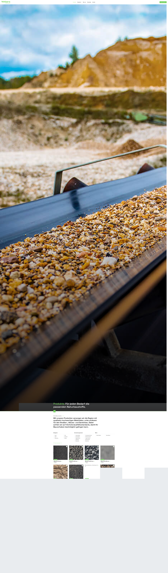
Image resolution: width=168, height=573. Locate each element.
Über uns (84, 2)
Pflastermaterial (88, 436)
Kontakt (93, 2)
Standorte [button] (79, 2)
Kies (65, 435)
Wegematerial (77, 438)
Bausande (77, 440)
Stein (56, 436)
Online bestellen (163, 2)
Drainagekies (77, 436)
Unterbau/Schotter (88, 435)
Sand (55, 435)
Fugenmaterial (87, 438)
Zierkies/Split (77, 435)
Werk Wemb (108, 435)
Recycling (56, 438)
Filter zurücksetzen (57, 443)
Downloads (89, 2)
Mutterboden (87, 439)
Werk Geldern (98, 435)
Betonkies (87, 440)
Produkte (74, 2)
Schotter (66, 436)
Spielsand (77, 439)
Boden (65, 438)
